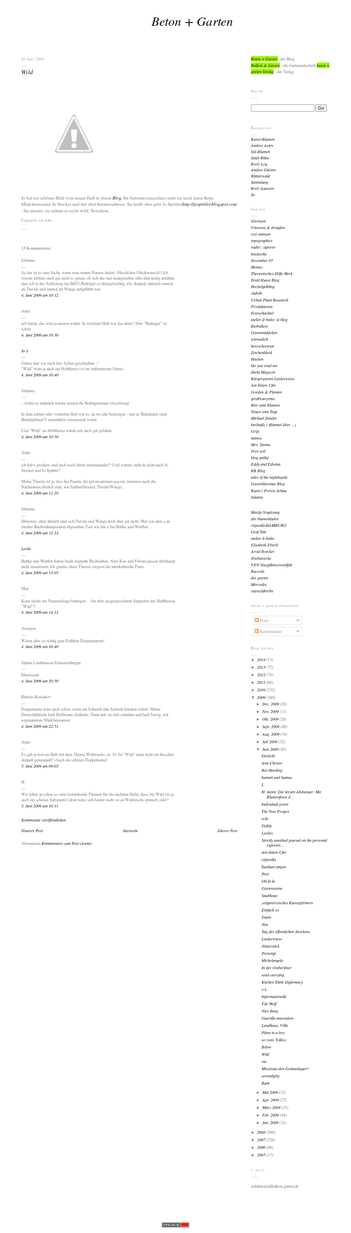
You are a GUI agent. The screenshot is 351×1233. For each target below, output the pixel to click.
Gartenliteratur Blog (268, 483)
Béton (266, 1047)
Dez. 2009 (271, 703)
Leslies (267, 833)
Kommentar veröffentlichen (43, 820)
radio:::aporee (263, 247)
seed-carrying (273, 974)
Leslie (26, 548)
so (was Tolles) (274, 1039)
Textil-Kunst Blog (265, 280)
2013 (261, 667)
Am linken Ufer (263, 385)
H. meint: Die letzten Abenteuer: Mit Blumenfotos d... (291, 794)
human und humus (277, 777)
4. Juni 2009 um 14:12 (39, 612)
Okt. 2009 (270, 719)
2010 (261, 689)
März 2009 (271, 1107)
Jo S (24, 350)
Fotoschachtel (262, 313)
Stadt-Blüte (260, 157)
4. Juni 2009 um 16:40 (39, 646)
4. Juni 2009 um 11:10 (39, 493)
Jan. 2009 (270, 1122)
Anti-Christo (272, 763)
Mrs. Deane (260, 444)
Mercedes (259, 584)
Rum (265, 1083)
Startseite (130, 830)
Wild (27, 72)
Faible (267, 825)
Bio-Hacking (272, 770)
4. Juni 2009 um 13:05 (39, 572)
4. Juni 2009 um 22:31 (39, 726)
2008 (261, 1132)
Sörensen (258, 221)
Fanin (266, 917)
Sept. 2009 (271, 726)
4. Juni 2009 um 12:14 (39, 532)
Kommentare (270, 631)
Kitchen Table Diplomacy (282, 982)
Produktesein (262, 306)
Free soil (258, 451)
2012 (261, 674)
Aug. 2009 (271, 734)
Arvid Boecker (263, 551)
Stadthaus (270, 895)
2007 (261, 1139)
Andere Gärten (263, 169)
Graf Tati (258, 531)
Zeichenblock (261, 352)
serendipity (270, 1075)
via (264, 1061)
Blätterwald (260, 176)
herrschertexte (262, 346)
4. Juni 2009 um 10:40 (39, 374)
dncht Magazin (263, 372)
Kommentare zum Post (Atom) (66, 843)
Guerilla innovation (277, 1018)
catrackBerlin (262, 590)
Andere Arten (262, 145)
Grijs (255, 431)
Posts (264, 620)
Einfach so (270, 910)
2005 (261, 1154)
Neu (265, 924)
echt (265, 818)
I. (263, 784)
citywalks (269, 859)
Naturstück (270, 946)
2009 (261, 697)
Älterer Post (227, 830)
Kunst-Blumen (263, 139)
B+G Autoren (262, 188)
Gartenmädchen (264, 332)
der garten (259, 577)
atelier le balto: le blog (269, 319)
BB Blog (258, 470)
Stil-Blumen (260, 151)
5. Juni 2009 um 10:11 (39, 805)
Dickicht (268, 755)
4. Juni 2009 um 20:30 (39, 680)
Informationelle (274, 996)
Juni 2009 (270, 749)
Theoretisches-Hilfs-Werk (271, 273)
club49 (256, 293)
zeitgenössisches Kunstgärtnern (287, 902)
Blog (116, 198)
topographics (262, 240)
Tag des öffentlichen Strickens (286, 931)
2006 (261, 1147)
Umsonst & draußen (268, 227)
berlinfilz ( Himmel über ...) (273, 424)
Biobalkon (259, 326)
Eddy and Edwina (265, 464)
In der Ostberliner (276, 967)
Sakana (257, 497)
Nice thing (270, 1011)
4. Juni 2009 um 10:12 (39, 295)
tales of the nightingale (269, 477)
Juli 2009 (270, 741)
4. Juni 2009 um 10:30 (39, 335)
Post (265, 873)
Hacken (257, 359)
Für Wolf (269, 1003)
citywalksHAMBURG (269, 525)
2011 (261, 682)
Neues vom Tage (264, 411)
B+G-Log (259, 164)
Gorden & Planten (266, 392)
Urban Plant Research (269, 300)
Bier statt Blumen (265, 405)
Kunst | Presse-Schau (269, 490)
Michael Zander (264, 418)
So (253, 194)
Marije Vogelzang (265, 512)
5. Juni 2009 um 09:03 (39, 766)
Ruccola (257, 571)
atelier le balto (262, 538)
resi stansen (260, 234)
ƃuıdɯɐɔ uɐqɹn (274, 866)
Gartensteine (272, 888)
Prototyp (269, 953)
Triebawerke (261, 558)
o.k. (264, 989)
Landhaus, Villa (275, 1025)
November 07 (262, 260)
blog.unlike (260, 457)
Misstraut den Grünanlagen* (285, 1068)
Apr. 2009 (271, 1099)
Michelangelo (272, 960)
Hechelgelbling (263, 286)
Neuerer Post (32, 830)
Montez (257, 267)
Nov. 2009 (271, 711)
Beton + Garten (192, 20)
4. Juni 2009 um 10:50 (39, 436)
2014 (261, 659)
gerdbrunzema (263, 398)
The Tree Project (275, 811)
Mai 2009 (270, 1092)
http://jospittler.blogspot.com (209, 204)
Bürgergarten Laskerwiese (272, 378)
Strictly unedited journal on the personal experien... (294, 842)
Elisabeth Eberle (264, 544)
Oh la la (268, 881)
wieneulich (259, 339)
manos (256, 438)
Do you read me (264, 365)
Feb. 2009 (271, 1115)
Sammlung (259, 182)
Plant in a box (273, 1032)
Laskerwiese (272, 938)
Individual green (275, 804)
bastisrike (259, 254)
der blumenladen (264, 518)
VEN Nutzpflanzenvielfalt (271, 564)
